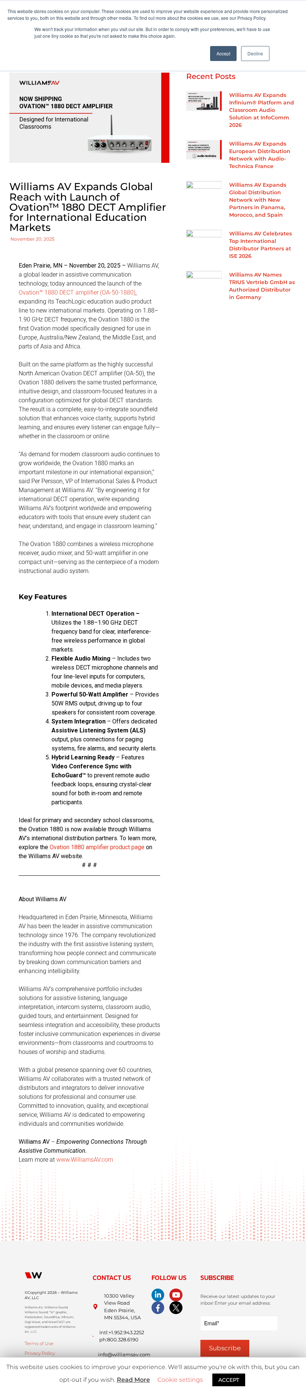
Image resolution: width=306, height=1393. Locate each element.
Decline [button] (255, 53)
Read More (133, 1379)
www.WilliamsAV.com (84, 1159)
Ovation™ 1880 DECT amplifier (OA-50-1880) (77, 292)
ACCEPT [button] (228, 1380)
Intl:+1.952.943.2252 (121, 1332)
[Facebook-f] (158, 1307)
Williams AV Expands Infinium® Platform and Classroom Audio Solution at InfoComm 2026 (261, 110)
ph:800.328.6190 (118, 1339)
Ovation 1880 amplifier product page (97, 847)
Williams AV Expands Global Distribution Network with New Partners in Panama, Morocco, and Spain (257, 200)
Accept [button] (223, 53)
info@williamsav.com (124, 1354)
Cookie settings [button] (180, 1379)
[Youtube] (175, 1295)
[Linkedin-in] (158, 1295)
